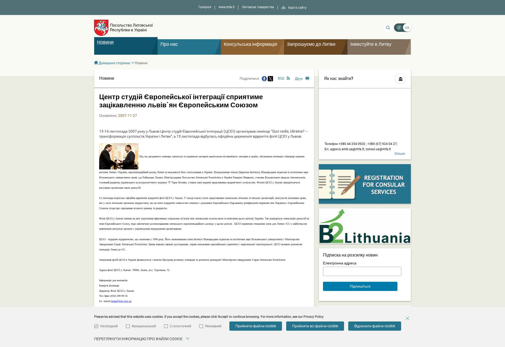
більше (400, 153)
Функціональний (144, 326)
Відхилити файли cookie (374, 326)
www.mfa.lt (227, 7)
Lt (399, 27)
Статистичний (180, 326)
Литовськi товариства (258, 7)
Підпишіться (360, 286)
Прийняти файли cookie (255, 326)
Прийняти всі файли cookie (315, 326)
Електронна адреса (339, 263)
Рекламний (213, 326)
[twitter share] (270, 78)
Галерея (205, 7)
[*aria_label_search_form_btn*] (388, 27)
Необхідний (109, 326)
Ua (407, 27)
